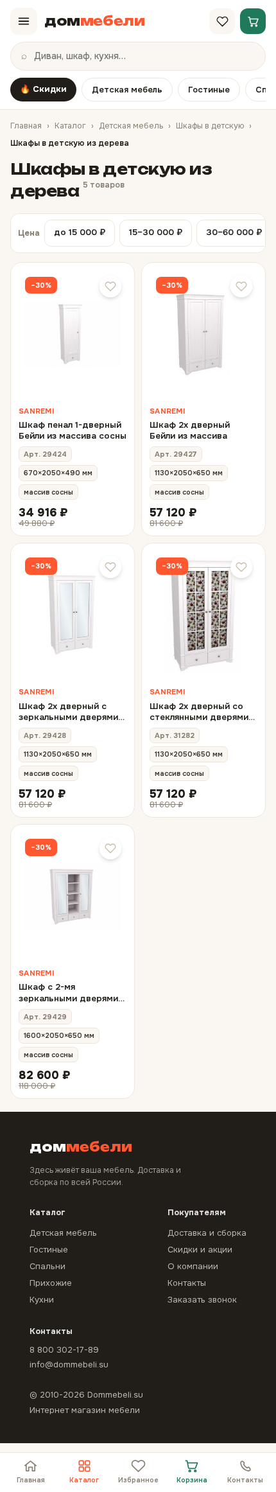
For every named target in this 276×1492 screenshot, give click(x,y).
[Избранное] (222, 21)
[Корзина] (253, 21)
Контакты (245, 1480)
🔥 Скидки (43, 88)
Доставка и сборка (207, 1232)
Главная (26, 126)
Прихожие (51, 1282)
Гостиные (209, 89)
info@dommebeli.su (69, 1364)
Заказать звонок (202, 1299)
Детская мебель (127, 89)
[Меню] (23, 21)
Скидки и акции (200, 1249)
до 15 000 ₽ (79, 232)
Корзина (192, 1480)
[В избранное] (110, 286)
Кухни (42, 1299)
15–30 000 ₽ (155, 232)
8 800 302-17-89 (64, 1349)
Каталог (70, 126)
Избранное (138, 1480)
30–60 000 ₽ (234, 232)
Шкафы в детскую (210, 126)
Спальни (47, 1266)
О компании (193, 1266)
